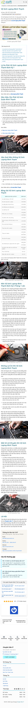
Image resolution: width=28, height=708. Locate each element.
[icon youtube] (15, 688)
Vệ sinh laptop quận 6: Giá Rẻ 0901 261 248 (20, 621)
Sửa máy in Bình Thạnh (8, 133)
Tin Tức (4, 665)
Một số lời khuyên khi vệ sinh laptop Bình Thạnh (13, 59)
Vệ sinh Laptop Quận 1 (20, 585)
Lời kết (4, 61)
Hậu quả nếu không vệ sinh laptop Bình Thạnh (12, 52)
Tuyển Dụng (5, 685)
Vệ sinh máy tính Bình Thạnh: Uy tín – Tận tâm (7, 621)
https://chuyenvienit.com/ (8, 546)
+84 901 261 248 (7, 652)
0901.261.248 (5, 542)
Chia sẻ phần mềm (7, 667)
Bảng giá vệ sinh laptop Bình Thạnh (10, 54)
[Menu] (26, 2)
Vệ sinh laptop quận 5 (19, 589)
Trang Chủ (4, 5)
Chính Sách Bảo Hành (7, 670)
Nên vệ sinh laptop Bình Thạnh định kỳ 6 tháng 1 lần (14, 56)
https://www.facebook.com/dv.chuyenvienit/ (12, 550)
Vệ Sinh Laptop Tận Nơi (11, 5)
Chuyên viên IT (9, 521)
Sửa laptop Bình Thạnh (17, 94)
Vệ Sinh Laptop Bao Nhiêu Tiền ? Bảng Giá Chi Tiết (7, 585)
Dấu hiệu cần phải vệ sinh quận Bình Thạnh (12, 50)
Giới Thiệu (5, 681)
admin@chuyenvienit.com (8, 538)
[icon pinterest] (17, 688)
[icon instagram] (21, 688)
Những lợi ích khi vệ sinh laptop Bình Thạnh (12, 57)
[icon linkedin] (19, 688)
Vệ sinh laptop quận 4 (19, 592)
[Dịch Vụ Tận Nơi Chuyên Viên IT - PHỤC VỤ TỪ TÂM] (7, 2)
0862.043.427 (13, 542)
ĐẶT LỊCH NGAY (10, 657)
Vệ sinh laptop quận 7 (7, 589)
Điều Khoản (5, 683)
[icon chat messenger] (24, 688)
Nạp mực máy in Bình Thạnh (10, 130)
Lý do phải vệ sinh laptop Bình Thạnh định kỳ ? (12, 49)
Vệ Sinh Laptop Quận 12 (20, 596)
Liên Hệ (4, 679)
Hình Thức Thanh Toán (8, 672)
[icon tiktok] (22, 688)
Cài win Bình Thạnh (16, 187)
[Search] (23, 2)
